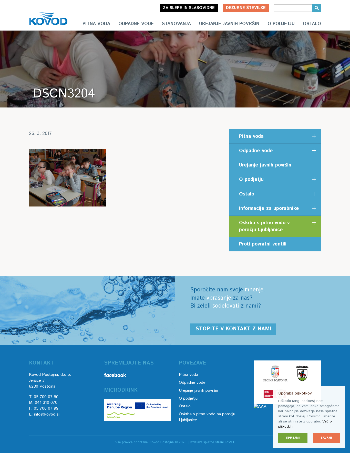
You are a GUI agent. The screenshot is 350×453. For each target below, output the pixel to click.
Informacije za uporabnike (269, 208)
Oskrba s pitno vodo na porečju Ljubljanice (207, 417)
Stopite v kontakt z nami (233, 329)
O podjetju (281, 24)
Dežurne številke (246, 8)
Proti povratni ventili (262, 244)
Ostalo (312, 24)
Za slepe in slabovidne (189, 8)
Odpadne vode (136, 24)
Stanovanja (176, 24)
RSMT (230, 442)
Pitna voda (96, 24)
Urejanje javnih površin (229, 24)
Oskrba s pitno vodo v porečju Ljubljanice (264, 226)
